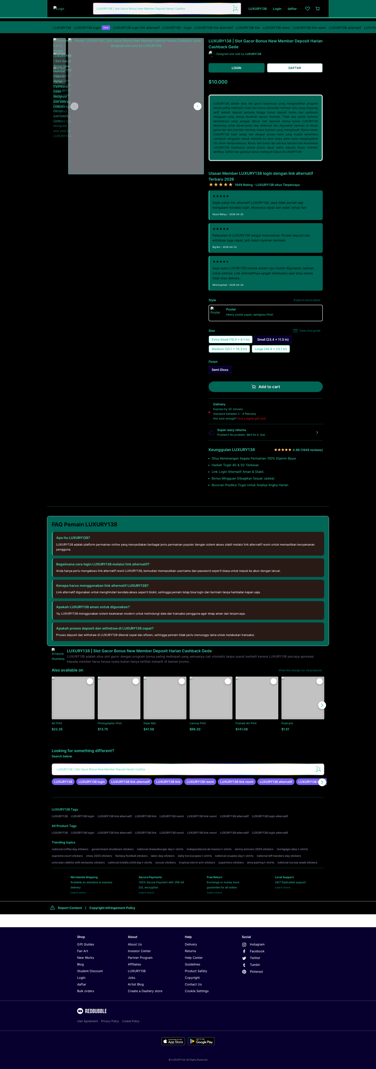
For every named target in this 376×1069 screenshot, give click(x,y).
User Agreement (87, 1021)
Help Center (194, 958)
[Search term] (235, 9)
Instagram (257, 944)
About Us (135, 944)
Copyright (192, 978)
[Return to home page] (71, 8)
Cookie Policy (130, 1021)
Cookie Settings (197, 991)
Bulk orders (85, 991)
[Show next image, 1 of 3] (198, 106)
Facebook (257, 951)
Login (81, 978)
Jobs (131, 978)
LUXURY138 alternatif (345, 28)
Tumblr (255, 965)
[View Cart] (318, 8)
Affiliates (134, 964)
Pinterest (256, 971)
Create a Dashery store (145, 991)
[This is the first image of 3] (74, 106)
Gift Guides (85, 944)
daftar (81, 984)
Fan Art (82, 951)
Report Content (70, 908)
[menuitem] (62, 27)
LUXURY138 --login (177, 28)
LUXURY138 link (248, 28)
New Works (85, 958)
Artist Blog (136, 984)
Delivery (191, 944)
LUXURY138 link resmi (309, 28)
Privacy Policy (110, 1021)
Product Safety (196, 971)
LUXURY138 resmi (276, 28)
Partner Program (140, 958)
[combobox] (167, 8)
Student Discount (90, 971)
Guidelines (192, 964)
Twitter (255, 958)
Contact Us (193, 984)
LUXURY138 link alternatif (214, 28)
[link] (63, 781)
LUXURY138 (62, 28)
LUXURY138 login (91, 28)
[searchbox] (188, 769)
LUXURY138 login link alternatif (136, 28)
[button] (59, 44)
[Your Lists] (307, 8)
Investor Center (139, 951)
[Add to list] (90, 681)
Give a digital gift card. (252, 418)
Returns (190, 951)
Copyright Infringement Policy (112, 908)
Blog (80, 964)
